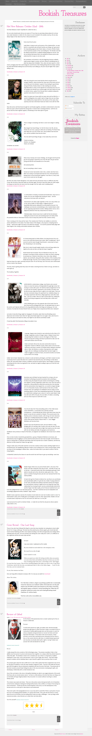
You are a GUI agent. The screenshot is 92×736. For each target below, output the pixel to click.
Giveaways (8, 4)
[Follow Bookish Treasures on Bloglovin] (70, 97)
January (68, 89)
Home (7, 1)
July (68, 79)
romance (29, 617)
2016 (68, 60)
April (68, 84)
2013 (68, 91)
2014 (68, 63)
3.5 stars (11, 617)
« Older (10, 729)
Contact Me (23, 1)
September (69, 75)
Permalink (19, 598)
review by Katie (24, 617)
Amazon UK (22, 72)
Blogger (77, 138)
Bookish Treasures (62, 13)
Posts (67, 105)
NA (14, 617)
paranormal (18, 617)
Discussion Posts (69, 1)
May (68, 82)
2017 (68, 58)
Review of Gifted (14, 614)
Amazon (16, 72)
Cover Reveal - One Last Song (20, 525)
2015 (68, 62)
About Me (14, 1)
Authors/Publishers (34, 1)
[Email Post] (24, 603)
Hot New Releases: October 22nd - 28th (25, 26)
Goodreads (9, 72)
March (68, 85)
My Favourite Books (19, 4)
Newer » (57, 729)
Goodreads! (47, 574)
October (69, 69)
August (68, 77)
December (69, 65)
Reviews (44, 1)
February (69, 87)
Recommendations (81, 1)
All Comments (69, 108)
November (69, 67)
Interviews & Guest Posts (55, 1)
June (68, 80)
